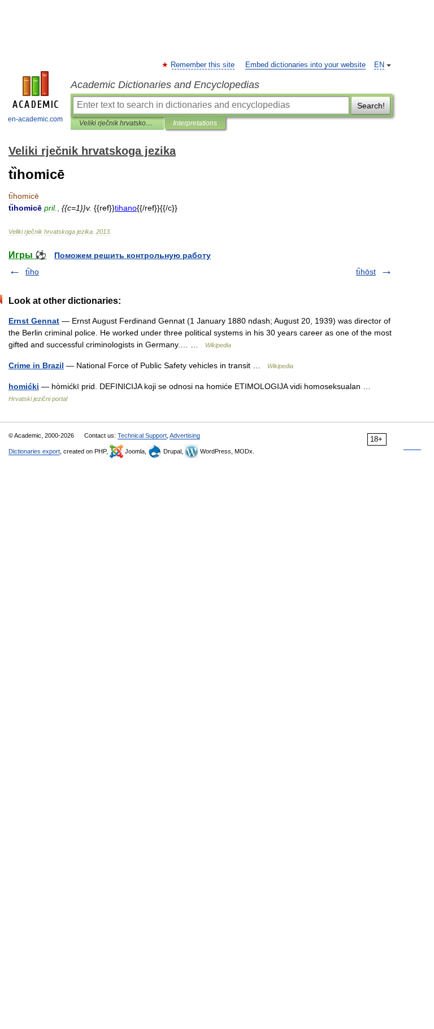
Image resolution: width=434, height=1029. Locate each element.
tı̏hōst (366, 271)
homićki (23, 386)
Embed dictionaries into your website (305, 65)
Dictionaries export (34, 451)
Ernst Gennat (33, 320)
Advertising (185, 435)
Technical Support (142, 435)
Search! (371, 105)
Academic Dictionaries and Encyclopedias (165, 84)
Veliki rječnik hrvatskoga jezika (117, 123)
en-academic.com (35, 119)
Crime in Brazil (36, 365)
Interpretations (195, 123)
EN (379, 65)
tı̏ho (32, 271)
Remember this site (203, 65)
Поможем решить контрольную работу (132, 255)
